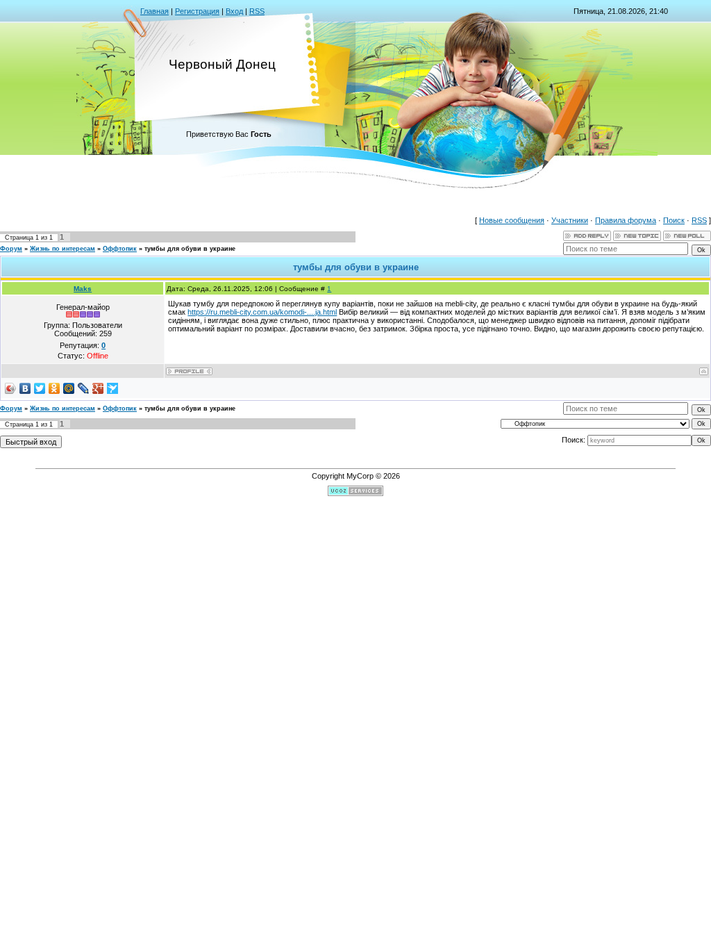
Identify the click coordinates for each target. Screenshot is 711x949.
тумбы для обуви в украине (189, 248)
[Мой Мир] (69, 388)
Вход (234, 11)
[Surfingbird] (113, 388)
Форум (11, 248)
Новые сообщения (511, 220)
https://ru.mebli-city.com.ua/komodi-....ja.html (262, 312)
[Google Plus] (98, 388)
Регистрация (197, 11)
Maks (83, 288)
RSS (257, 11)
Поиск (674, 220)
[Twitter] (40, 388)
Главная (154, 11)
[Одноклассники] (54, 388)
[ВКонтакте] (25, 388)
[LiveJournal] (83, 388)
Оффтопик (120, 248)
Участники (569, 220)
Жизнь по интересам (62, 248)
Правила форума (625, 220)
